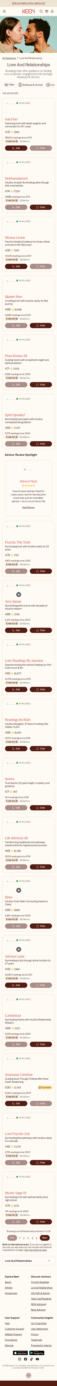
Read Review (28, 507)
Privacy (35, 1334)
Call (18, 148)
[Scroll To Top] (28, 1375)
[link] (18, 594)
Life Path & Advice (40, 1293)
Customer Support (14, 1328)
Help (7, 1323)
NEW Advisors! (38, 1304)
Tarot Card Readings (41, 1298)
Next (44, 1237)
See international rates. (35, 1250)
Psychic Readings (40, 1282)
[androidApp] (36, 1354)
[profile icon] (52, 11)
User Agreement (39, 1328)
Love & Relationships (41, 1287)
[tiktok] (31, 1360)
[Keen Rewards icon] (46, 11)
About (8, 1282)
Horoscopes (11, 1293)
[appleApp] (20, 1354)
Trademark (36, 1339)
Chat (42, 148)
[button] (49, 1261)
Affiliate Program (13, 1334)
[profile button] (52, 11)
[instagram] (19, 1360)
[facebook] (25, 1360)
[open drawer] (4, 11)
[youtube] (37, 1360)
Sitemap (9, 1345)
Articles (8, 1287)
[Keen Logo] (28, 11)
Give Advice (11, 1339)
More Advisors (38, 1309)
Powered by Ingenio (41, 1345)
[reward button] (46, 11)
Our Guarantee (39, 1323)
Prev (12, 1237)
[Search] (41, 11)
